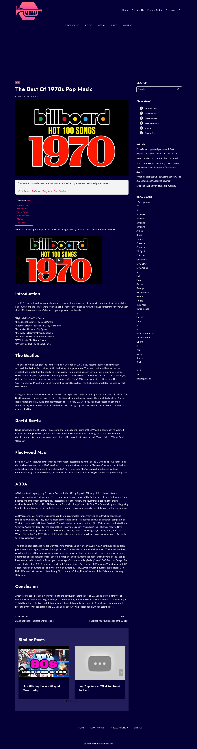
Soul (138, 370)
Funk (138, 280)
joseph (20, 96)
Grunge (140, 288)
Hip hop (140, 296)
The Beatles (22, 208)
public (139, 354)
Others (128, 25)
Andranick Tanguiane (42, 191)
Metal (101, 25)
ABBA (20, 219)
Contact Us (138, 10)
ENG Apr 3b (142, 267)
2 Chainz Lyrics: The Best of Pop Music (34, 618)
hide (29, 200)
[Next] (121, 672)
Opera (139, 341)
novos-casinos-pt (145, 333)
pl (137, 345)
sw (137, 374)
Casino (139, 239)
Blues (139, 234)
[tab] (66, 701)
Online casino (143, 337)
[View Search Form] (179, 10)
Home (125, 10)
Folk (138, 276)
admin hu (140, 226)
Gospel (140, 284)
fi (137, 272)
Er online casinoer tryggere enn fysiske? (156, 185)
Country (140, 247)
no (137, 329)
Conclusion (22, 222)
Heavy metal (142, 292)
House (139, 300)
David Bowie (23, 212)
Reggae (140, 358)
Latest (139, 317)
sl (137, 366)
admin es (140, 214)
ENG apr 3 (141, 263)
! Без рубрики (143, 202)
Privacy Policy (154, 10)
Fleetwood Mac (24, 215)
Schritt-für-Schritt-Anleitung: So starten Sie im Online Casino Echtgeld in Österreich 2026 (158, 167)
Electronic (71, 25)
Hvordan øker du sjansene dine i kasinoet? (157, 158)
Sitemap (170, 10)
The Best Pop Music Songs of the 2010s (108, 618)
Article (139, 230)
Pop (18, 82)
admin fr (140, 218)
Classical (140, 243)
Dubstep (140, 255)
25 (137, 206)
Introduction (22, 205)
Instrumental (142, 308)
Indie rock (141, 304)
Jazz (114, 25)
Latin (138, 321)
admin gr (140, 222)
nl (137, 325)
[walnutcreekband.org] (28, 10)
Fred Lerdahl (60, 191)
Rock (88, 25)
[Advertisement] (98, 50)
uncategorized (143, 378)
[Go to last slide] (23, 672)
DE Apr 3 (140, 251)
